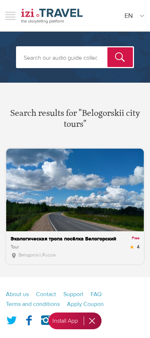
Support (73, 294)
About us (17, 294)
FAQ (96, 294)
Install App (65, 321)
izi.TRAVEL (52, 15)
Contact (46, 294)
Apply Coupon (85, 304)
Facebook (29, 318)
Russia (49, 255)
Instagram (46, 318)
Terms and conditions (33, 304)
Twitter (11, 318)
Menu (10, 15)
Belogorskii (30, 255)
